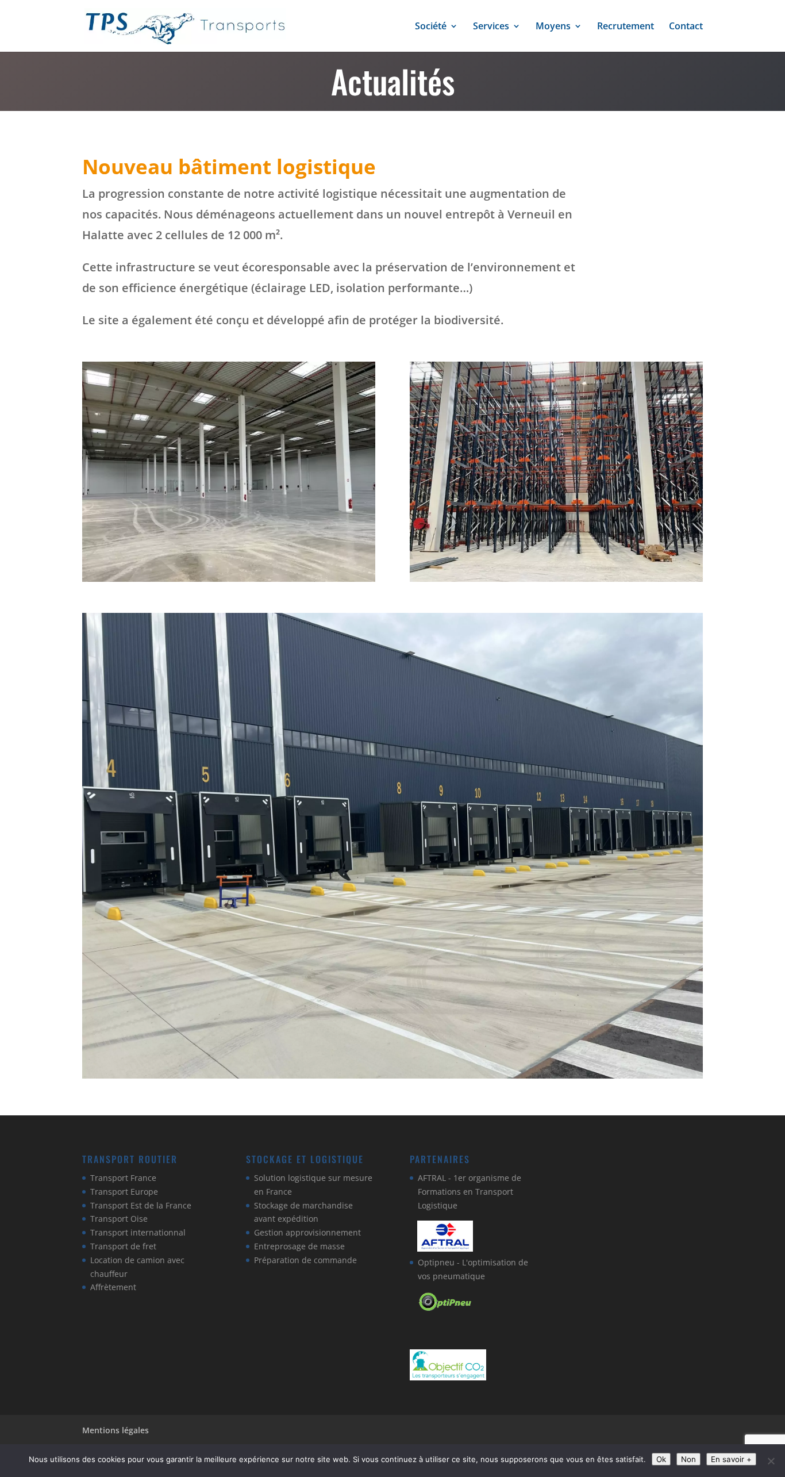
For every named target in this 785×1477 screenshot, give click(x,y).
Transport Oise (119, 1218)
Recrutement (625, 27)
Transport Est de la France (140, 1205)
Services (491, 27)
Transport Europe (124, 1191)
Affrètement (113, 1287)
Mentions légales (115, 1430)
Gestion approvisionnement (307, 1232)
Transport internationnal (138, 1232)
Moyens (553, 27)
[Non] (770, 1461)
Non (688, 1459)
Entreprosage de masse (299, 1246)
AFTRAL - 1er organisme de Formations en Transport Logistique (469, 1191)
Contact (686, 27)
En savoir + (731, 1459)
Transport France (123, 1177)
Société (431, 27)
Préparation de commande (305, 1260)
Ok (661, 1459)
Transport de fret (123, 1246)
